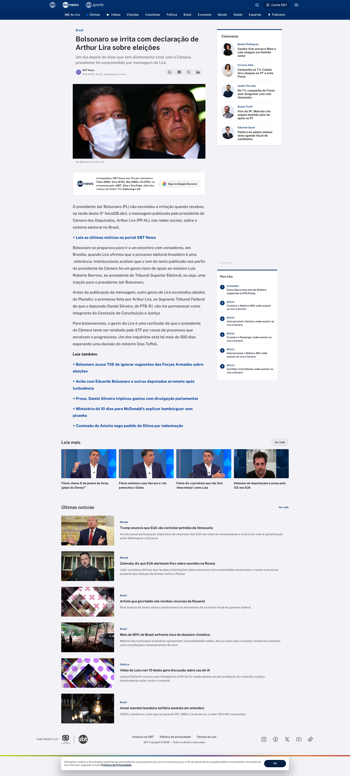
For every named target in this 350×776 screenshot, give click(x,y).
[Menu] (296, 5)
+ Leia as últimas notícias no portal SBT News (114, 237)
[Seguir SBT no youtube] (299, 739)
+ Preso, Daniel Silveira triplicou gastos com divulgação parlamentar (135, 398)
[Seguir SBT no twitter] (287, 739)
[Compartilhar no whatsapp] (169, 72)
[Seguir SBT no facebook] (275, 739)
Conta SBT (279, 5)
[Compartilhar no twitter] (188, 72)
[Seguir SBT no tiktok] (310, 739)
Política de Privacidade (116, 765)
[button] (88, 474)
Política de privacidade (175, 737)
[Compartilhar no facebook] (179, 72)
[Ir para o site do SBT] (83, 739)
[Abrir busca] (257, 5)
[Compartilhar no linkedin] (198, 72)
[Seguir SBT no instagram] (264, 739)
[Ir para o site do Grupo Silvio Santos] (55, 739)
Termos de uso (206, 737)
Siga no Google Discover (182, 183)
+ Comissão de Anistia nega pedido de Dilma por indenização (128, 425)
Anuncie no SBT (143, 737)
